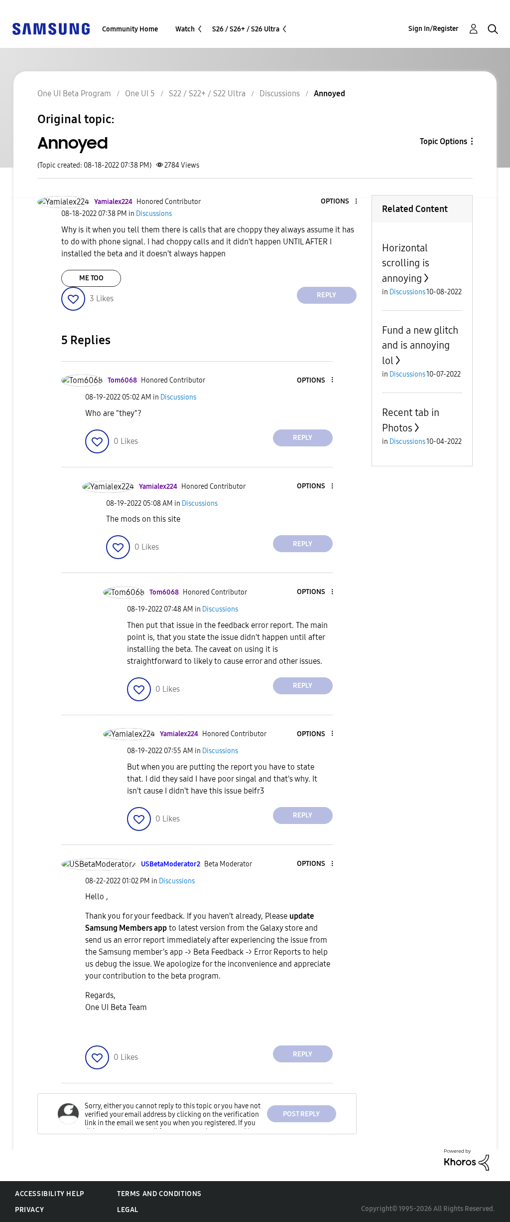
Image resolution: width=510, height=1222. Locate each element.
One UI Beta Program (74, 93)
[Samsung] (51, 28)
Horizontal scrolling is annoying (405, 263)
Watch (185, 29)
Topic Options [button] (443, 141)
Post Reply (301, 1114)
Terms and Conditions (159, 1194)
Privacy (29, 1210)
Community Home (130, 29)
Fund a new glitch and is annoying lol (420, 345)
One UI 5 (140, 93)
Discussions (279, 93)
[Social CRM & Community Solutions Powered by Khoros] (466, 1159)
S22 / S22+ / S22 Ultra (207, 93)
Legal (127, 1210)
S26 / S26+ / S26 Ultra (245, 29)
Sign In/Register (433, 28)
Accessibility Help (49, 1194)
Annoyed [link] (329, 93)
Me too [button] (91, 278)
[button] (339, 201)
